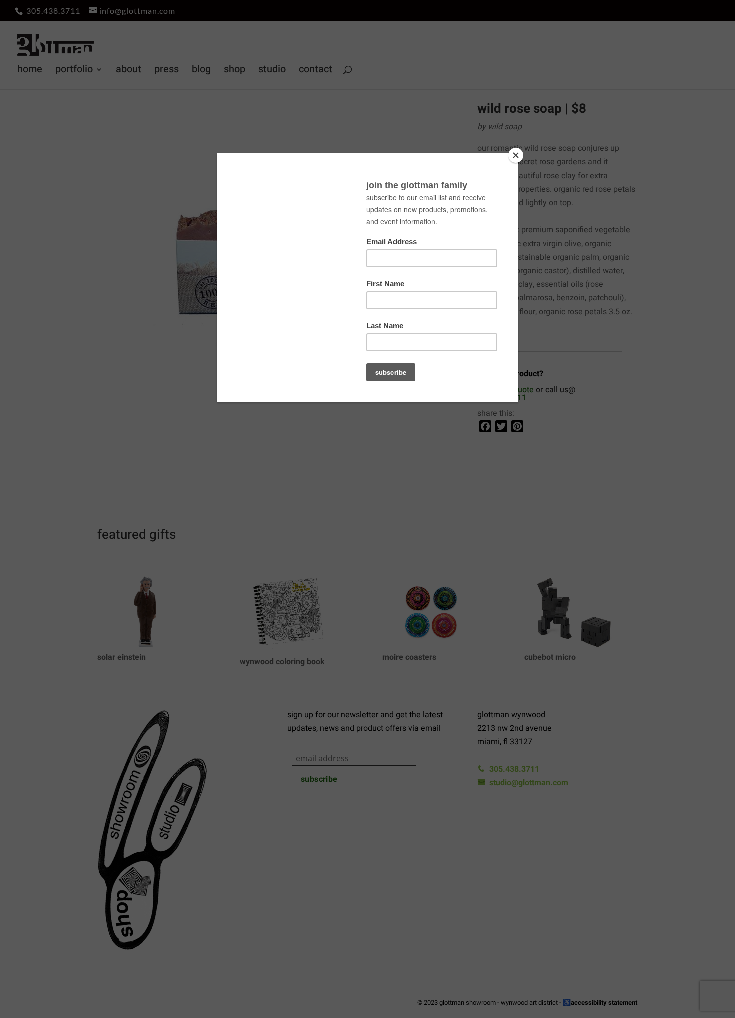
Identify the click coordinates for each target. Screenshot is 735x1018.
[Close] (516, 155)
